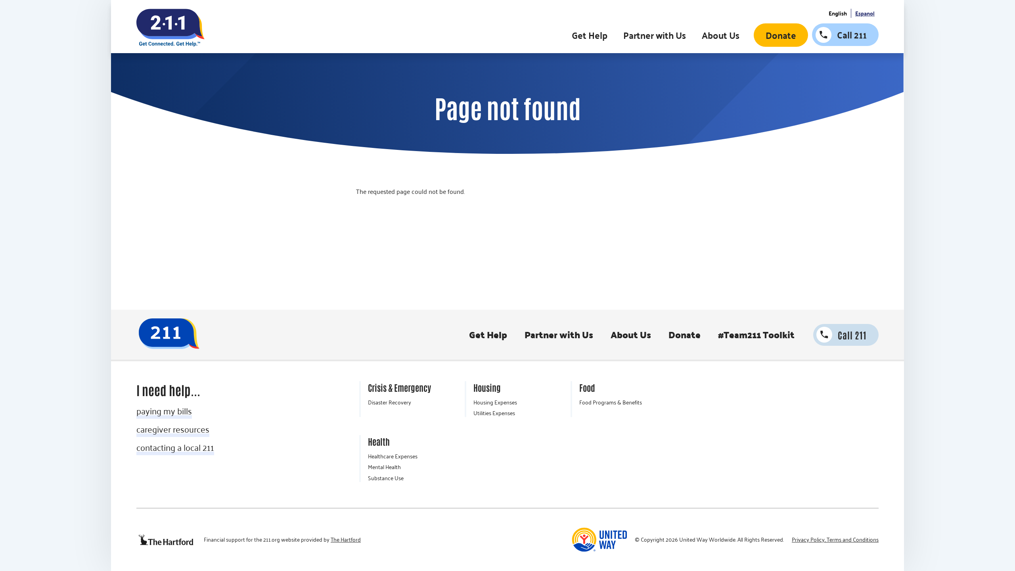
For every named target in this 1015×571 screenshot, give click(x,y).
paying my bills (164, 411)
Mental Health (384, 467)
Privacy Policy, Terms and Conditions (835, 540)
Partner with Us (654, 35)
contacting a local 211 (175, 447)
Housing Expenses (495, 402)
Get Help (589, 35)
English (838, 13)
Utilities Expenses (494, 413)
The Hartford (346, 539)
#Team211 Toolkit (756, 334)
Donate (781, 35)
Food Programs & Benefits (610, 402)
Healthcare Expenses (392, 456)
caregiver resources (172, 429)
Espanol (865, 13)
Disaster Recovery (389, 402)
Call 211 (852, 35)
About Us (720, 35)
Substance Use (386, 478)
